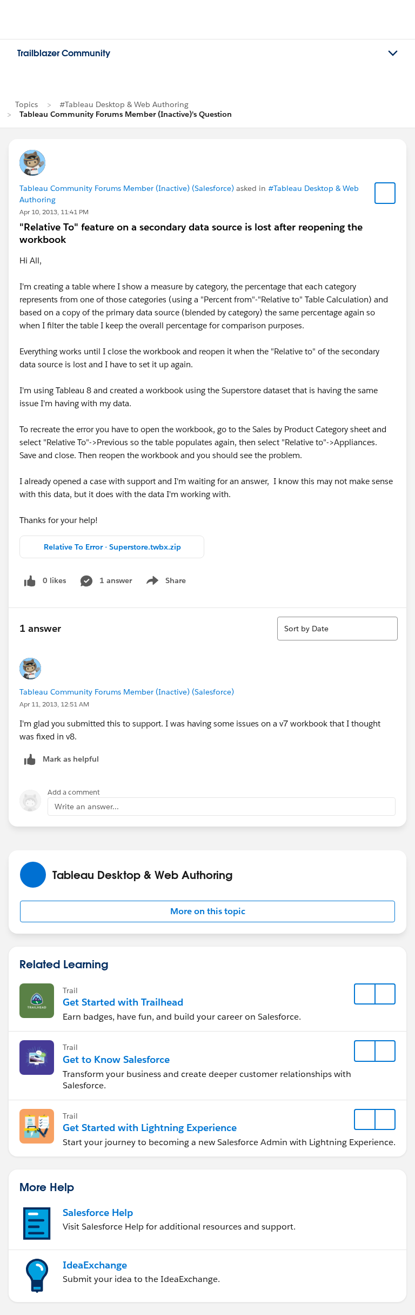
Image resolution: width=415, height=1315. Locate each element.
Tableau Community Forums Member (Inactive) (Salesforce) (126, 188)
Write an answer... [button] (87, 806)
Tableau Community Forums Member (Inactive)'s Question (125, 114)
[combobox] (337, 628)
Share (164, 583)
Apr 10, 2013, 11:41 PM (54, 211)
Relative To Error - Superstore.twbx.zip (112, 547)
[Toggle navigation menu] (393, 53)
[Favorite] (385, 193)
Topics (26, 104)
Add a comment (74, 792)
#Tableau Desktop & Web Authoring (124, 104)
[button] (207, 911)
